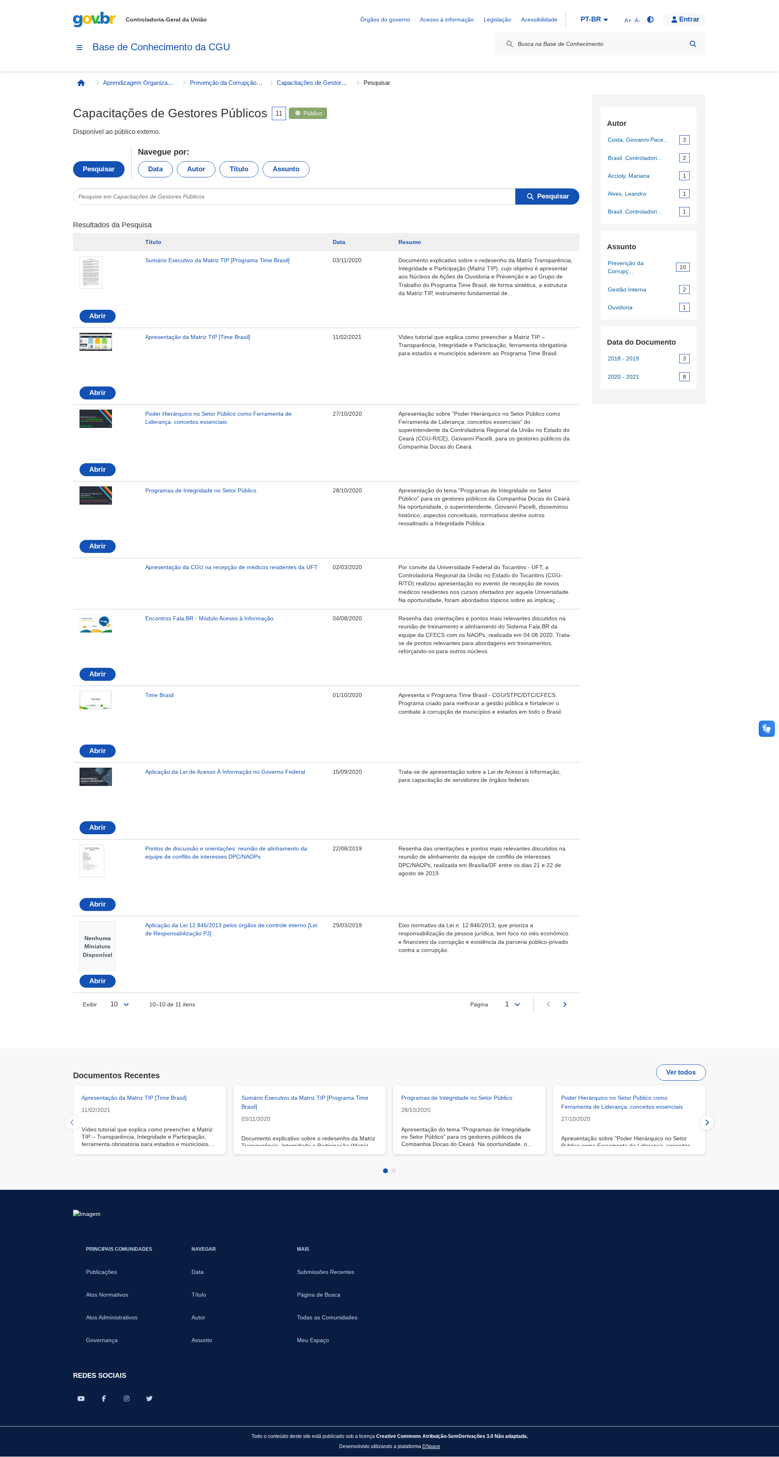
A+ (627, 20)
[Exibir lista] (126, 1004)
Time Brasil (159, 695)
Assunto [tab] (286, 169)
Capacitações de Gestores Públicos (313, 82)
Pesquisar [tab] (99, 169)
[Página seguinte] (565, 1004)
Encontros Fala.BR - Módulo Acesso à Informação (209, 618)
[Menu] (79, 47)
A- (637, 20)
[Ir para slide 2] (393, 1170)
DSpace (431, 1446)
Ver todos (681, 1072)
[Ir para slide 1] (385, 1170)
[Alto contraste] (649, 19)
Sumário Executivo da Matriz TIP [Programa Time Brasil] (217, 260)
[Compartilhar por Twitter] (149, 1398)
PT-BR (591, 19)
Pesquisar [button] (553, 196)
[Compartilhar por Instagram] (126, 1398)
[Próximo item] (706, 1122)
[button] (684, 19)
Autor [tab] (196, 169)
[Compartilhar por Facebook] (104, 1398)
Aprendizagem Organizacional (139, 82)
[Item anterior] (72, 1122)
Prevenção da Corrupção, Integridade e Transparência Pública (226, 82)
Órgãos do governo (385, 19)
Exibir (90, 1004)
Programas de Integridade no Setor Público (200, 490)
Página (479, 1004)
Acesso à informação (447, 19)
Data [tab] (155, 169)
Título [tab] (239, 169)
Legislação (497, 19)
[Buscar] (692, 43)
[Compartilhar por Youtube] (81, 1398)
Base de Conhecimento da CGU (161, 46)
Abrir (97, 316)
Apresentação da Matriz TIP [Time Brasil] (197, 337)
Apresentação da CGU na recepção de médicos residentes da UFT (231, 567)
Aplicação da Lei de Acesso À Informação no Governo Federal (225, 771)
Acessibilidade (539, 19)
